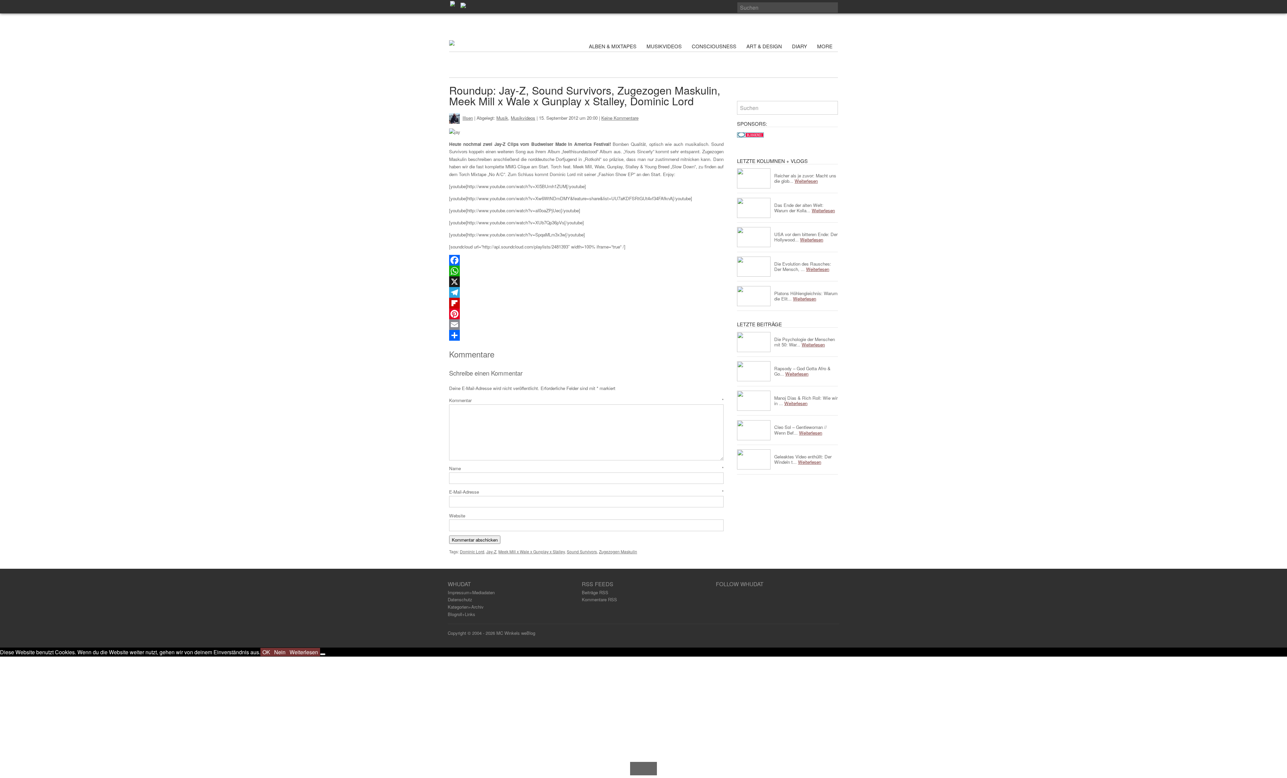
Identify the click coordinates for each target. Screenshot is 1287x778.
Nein (280, 652)
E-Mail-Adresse (586, 492)
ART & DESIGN (764, 46)
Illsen (468, 118)
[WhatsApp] (586, 271)
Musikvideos (523, 118)
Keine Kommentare (619, 118)
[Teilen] (586, 335)
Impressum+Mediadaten (471, 592)
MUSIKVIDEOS (664, 46)
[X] (586, 281)
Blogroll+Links (461, 614)
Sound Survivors (582, 551)
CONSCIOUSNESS (714, 46)
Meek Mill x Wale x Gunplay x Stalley (531, 551)
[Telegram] (586, 292)
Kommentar (586, 400)
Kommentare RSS (599, 599)
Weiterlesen (304, 652)
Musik (502, 118)
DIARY (799, 46)
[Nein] (322, 654)
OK (266, 652)
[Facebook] (586, 260)
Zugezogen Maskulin (618, 551)
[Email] (586, 324)
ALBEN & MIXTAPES (612, 46)
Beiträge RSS (595, 592)
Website (457, 515)
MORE (825, 46)
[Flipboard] (586, 303)
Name (586, 468)
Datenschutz (460, 599)
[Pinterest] (586, 314)
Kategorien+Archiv (466, 607)
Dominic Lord (472, 551)
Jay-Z (491, 551)
